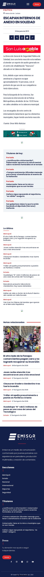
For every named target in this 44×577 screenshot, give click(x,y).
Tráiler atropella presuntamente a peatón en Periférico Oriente (20, 267)
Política (7, 10)
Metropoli (7, 233)
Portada (10, 157)
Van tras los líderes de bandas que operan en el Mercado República (21, 303)
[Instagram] (17, 562)
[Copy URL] (32, 37)
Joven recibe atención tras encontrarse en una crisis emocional (21, 248)
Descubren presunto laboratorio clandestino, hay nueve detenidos (17, 285)
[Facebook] (11, 37)
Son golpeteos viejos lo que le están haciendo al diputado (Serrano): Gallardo (22, 206)
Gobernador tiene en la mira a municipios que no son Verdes (19, 185)
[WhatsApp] (22, 37)
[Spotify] (22, 562)
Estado (6, 272)
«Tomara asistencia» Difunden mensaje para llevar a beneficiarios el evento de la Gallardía (24, 174)
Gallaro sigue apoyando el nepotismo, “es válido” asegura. (23, 195)
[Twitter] (17, 37)
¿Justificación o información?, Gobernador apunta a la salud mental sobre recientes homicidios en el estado (24, 162)
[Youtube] (33, 562)
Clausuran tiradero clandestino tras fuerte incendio (21, 258)
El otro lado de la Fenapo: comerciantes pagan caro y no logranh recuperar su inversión (20, 238)
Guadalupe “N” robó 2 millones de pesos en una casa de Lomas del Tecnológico (21, 276)
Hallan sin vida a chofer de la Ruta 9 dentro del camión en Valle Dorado (21, 294)
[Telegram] (27, 37)
